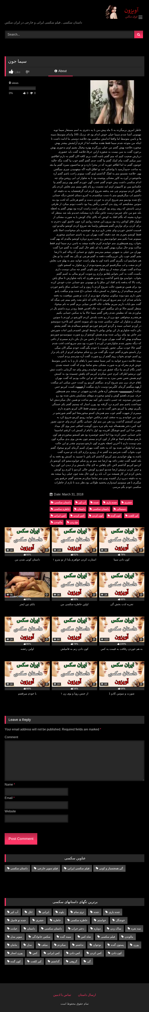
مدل (29, 944)
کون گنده (116, 515)
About (62, 71)
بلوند (61, 912)
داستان (81, 508)
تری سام (79, 912)
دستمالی (121, 508)
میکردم (61, 944)
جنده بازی (111, 502)
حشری (128, 502)
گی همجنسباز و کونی (111, 868)
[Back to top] (137, 1000)
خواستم (101, 920)
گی (89, 961)
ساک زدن (115, 928)
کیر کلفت (133, 515)
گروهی (73, 961)
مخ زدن (74, 522)
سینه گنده (65, 936)
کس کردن (79, 515)
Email (10, 798)
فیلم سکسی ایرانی (78, 868)
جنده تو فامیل (18, 920)
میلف (45, 944)
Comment (11, 737)
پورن (136, 944)
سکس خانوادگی (41, 936)
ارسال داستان (87, 994)
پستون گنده (117, 944)
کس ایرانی (60, 515)
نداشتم (79, 944)
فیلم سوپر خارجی (47, 868)
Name (10, 784)
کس (35, 953)
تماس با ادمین (62, 994)
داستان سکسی (63, 502)
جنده (96, 502)
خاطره (57, 920)
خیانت (13, 928)
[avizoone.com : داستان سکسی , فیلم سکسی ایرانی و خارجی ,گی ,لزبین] (74, 11)
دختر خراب (77, 928)
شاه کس (86, 936)
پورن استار (16, 953)
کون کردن (97, 515)
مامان (13, 944)
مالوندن (58, 522)
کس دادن (74, 953)
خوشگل (120, 920)
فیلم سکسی (108, 936)
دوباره (97, 928)
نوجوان (97, 944)
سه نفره (136, 928)
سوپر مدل (16, 936)
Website (10, 811)
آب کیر (82, 502)
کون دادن (116, 953)
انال (30, 912)
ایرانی (45, 912)
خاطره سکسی (62, 508)
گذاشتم (55, 961)
